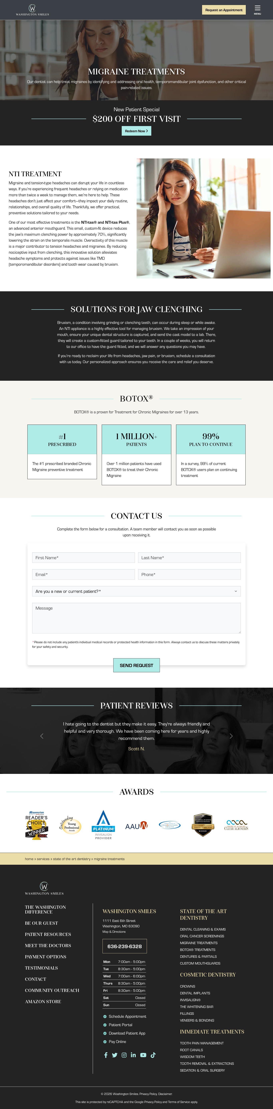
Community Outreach (52, 990)
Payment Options (45, 957)
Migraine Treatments (198, 943)
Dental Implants (195, 993)
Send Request (136, 665)
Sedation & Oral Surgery (202, 1070)
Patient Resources (48, 934)
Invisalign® (190, 1000)
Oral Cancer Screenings (202, 936)
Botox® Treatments (197, 949)
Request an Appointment (224, 9)
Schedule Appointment (127, 1016)
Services (43, 859)
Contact (35, 979)
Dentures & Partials (198, 956)
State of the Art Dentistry (71, 859)
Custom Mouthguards (200, 963)
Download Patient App (127, 1033)
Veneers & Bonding (197, 1020)
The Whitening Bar (196, 1006)
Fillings (187, 1013)
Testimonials (41, 968)
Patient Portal (120, 1024)
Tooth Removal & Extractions (207, 1063)
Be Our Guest (41, 923)
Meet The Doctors (48, 946)
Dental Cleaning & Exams (203, 929)
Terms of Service (179, 1102)
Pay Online (117, 1041)
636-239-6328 (125, 946)
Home (29, 859)
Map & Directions (114, 932)
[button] (41, 736)
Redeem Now (135, 130)
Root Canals (191, 1050)
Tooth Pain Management (202, 1043)
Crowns (187, 986)
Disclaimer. (165, 1094)
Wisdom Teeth (192, 1056)
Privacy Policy (148, 1094)
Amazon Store (43, 1002)
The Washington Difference (45, 909)
